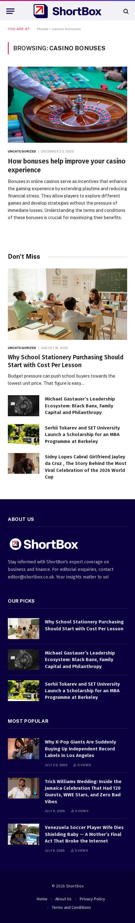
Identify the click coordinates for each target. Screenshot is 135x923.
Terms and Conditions (71, 907)
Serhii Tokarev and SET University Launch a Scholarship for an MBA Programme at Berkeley (82, 434)
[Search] (125, 11)
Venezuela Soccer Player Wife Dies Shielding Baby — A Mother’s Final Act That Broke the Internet (84, 834)
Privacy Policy (92, 899)
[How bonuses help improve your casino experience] (67, 104)
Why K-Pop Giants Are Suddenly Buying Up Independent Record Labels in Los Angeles (80, 748)
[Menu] (10, 11)
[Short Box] (67, 11)
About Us (63, 899)
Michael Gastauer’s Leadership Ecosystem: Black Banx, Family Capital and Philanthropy (80, 405)
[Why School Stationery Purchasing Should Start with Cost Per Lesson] (67, 304)
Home (42, 29)
